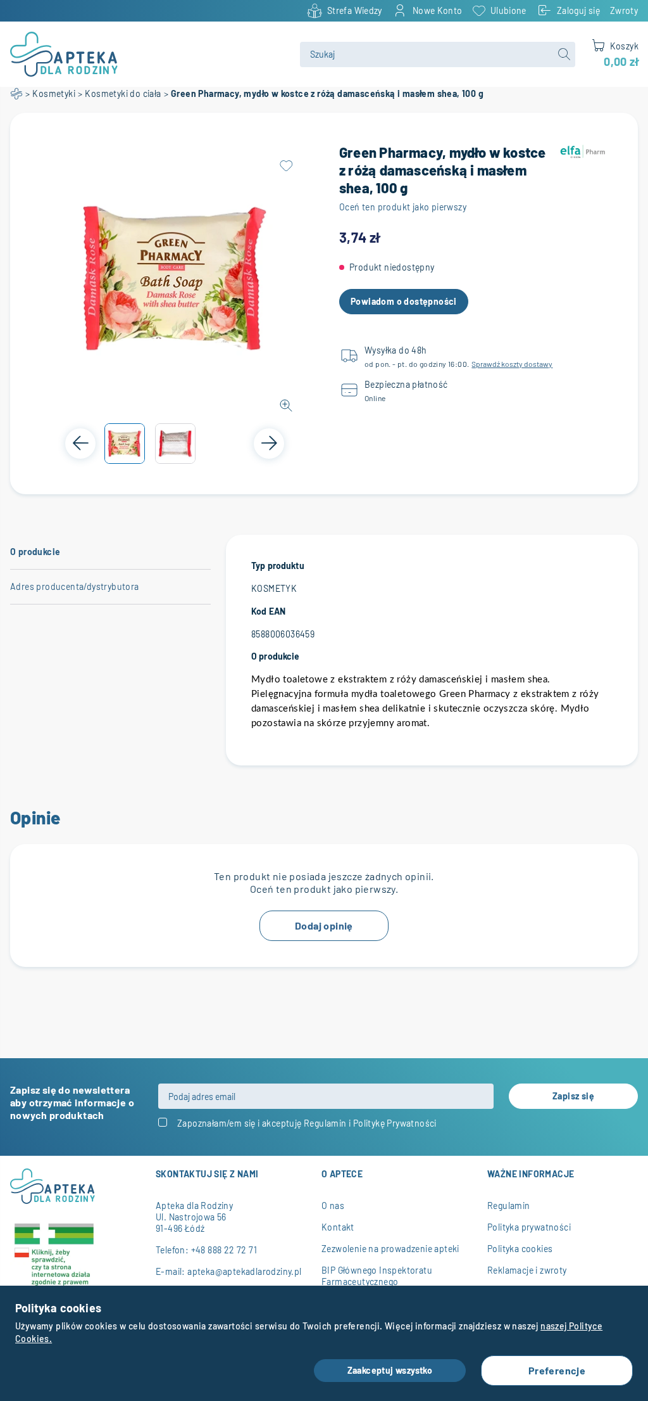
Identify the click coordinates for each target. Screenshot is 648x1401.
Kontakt (337, 1227)
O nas (332, 1205)
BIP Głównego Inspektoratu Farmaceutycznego (376, 1276)
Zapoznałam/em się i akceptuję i (307, 1123)
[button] (124, 443)
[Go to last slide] (80, 443)
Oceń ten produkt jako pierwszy (402, 207)
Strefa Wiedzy (354, 10)
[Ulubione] (286, 166)
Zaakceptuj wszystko (390, 1370)
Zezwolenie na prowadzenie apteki (390, 1248)
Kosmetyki (53, 93)
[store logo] (147, 54)
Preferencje (556, 1370)
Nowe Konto (438, 10)
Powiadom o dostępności (404, 301)
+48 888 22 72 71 (224, 1249)
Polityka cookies (519, 1248)
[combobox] (437, 54)
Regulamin (325, 1123)
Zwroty (624, 10)
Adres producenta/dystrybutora (74, 586)
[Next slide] (269, 443)
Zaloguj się (578, 10)
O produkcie (35, 551)
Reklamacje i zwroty (527, 1270)
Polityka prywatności (529, 1227)
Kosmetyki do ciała (123, 93)
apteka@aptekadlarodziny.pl (244, 1271)
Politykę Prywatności (395, 1123)
